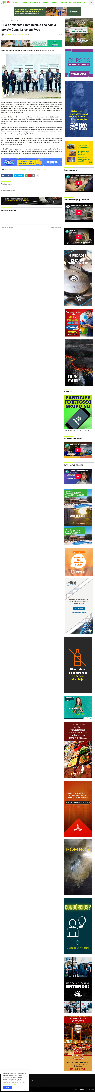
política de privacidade (9, 1084)
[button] (87, 2)
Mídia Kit (82, 1089)
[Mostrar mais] (37, 175)
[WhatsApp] (26, 175)
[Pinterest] (30, 175)
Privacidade (90, 1089)
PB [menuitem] (70, 2)
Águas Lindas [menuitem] (77, 2)
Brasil (19, 169)
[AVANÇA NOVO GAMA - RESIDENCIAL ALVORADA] (79, 32)
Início (75, 1089)
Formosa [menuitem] (54, 2)
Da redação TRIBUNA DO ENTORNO (31, 169)
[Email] (33, 175)
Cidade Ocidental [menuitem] (35, 2)
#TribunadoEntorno (16, 21)
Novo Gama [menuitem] (46, 2)
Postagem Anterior (7, 227)
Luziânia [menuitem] (24, 2)
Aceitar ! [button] (7, 1087)
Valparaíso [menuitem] (16, 2)
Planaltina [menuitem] (63, 2)
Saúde (44, 169)
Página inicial (5, 21)
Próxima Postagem (55, 227)
